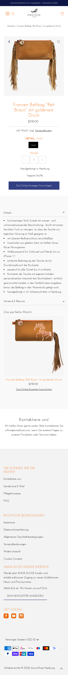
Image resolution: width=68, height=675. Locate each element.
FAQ (6, 500)
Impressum (9, 522)
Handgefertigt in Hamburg (34, 168)
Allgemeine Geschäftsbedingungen (23, 536)
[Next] (17, 41)
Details (7, 212)
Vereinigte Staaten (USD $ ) (21, 639)
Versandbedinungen (15, 544)
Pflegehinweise (12, 493)
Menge (34, 152)
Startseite (11, 26)
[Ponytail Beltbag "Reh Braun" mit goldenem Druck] (34, 346)
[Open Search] (12, 13)
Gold (33, 145)
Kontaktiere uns (12, 478)
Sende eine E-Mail (14, 486)
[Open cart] (62, 14)
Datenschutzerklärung (16, 529)
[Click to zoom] (58, 41)
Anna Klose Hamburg (43, 667)
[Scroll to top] (61, 668)
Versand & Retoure (14, 301)
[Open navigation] (7, 14)
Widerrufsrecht (12, 551)
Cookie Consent (13, 558)
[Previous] (9, 41)
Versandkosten (43, 130)
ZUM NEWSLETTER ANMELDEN (25, 595)
